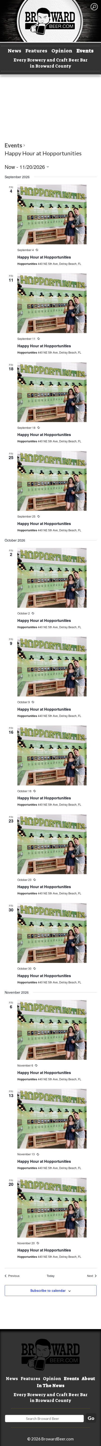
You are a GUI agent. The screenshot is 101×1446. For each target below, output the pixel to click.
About (88, 1378)
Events (85, 51)
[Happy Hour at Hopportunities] (52, 214)
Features (36, 51)
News (14, 51)
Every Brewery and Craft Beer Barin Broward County (51, 63)
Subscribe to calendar (48, 1290)
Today (50, 1276)
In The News (50, 1385)
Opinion (61, 51)
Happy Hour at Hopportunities (44, 257)
